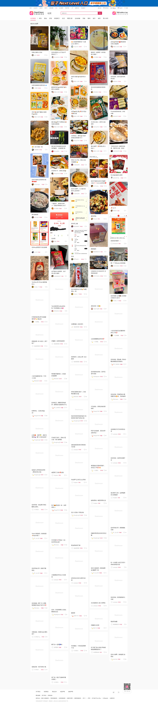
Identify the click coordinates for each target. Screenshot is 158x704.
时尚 (40, 18)
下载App (114, 8)
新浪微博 (113, 692)
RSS (118, 692)
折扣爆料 (61, 8)
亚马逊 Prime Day (96, 698)
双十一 (84, 698)
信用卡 (45, 8)
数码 (89, 18)
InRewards (105, 698)
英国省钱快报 (54, 698)
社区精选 (33, 18)
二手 (72, 8)
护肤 (50, 18)
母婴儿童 (69, 18)
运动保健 (77, 18)
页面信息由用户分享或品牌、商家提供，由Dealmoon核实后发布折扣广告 (52, 701)
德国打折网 (69, 698)
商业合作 (54, 691)
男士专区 (105, 18)
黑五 (89, 698)
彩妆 (45, 18)
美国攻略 (51, 8)
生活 (63, 18)
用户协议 (44, 695)
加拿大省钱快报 (45, 698)
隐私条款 (50, 695)
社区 (56, 8)
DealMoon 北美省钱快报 (37, 12)
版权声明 (70, 691)
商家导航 (67, 8)
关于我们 (38, 691)
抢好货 (41, 8)
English (120, 8)
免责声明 (62, 691)
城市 (99, 18)
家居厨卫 (57, 18)
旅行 (94, 18)
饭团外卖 (77, 8)
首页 (31, 8)
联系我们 (107, 8)
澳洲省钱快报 (77, 698)
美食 (84, 18)
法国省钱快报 (62, 698)
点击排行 (36, 8)
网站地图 (38, 695)
